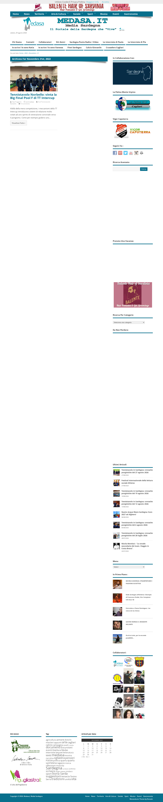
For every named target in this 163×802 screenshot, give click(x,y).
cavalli (66, 745)
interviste (50, 752)
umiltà (68, 779)
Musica (103, 14)
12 (101, 748)
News (27, 14)
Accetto (105, 2)
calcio (49, 744)
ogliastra (59, 758)
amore (60, 739)
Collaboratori (45, 42)
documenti (53, 747)
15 (84, 750)
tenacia (65, 776)
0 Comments (25, 104)
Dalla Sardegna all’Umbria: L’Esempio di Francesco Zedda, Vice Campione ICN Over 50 (139, 597)
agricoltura (51, 739)
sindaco (69, 771)
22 (84, 752)
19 (101, 750)
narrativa (50, 758)
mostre (68, 755)
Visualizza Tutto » (18, 123)
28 (110, 752)
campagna (58, 745)
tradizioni (58, 779)
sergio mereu (60, 771)
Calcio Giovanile (93, 47)
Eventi (116, 14)
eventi (49, 750)
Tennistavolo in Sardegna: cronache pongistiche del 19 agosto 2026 (137, 492)
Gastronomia (131, 14)
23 (88, 752)
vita (73, 779)
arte (64, 742)
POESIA (49, 760)
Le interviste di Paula (113, 42)
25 (97, 752)
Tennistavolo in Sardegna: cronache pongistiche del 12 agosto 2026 (137, 502)
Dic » (87, 757)
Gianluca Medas (60, 750)
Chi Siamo (17, 42)
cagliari (72, 742)
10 (92, 748)
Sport (90, 14)
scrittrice (72, 769)
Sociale (76, 14)
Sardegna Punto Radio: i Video (84, 42)
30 (88, 755)
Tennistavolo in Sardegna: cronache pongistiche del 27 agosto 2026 (137, 471)
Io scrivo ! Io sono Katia (23, 47)
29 (84, 755)
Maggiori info (92, 2)
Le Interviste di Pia (137, 42)
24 (92, 752)
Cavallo (71, 745)
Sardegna (54, 768)
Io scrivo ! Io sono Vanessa (50, 47)
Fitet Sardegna (74, 47)
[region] (81, 5)
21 (110, 750)
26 (101, 752)
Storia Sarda (60, 773)
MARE (48, 755)
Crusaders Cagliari (115, 47)
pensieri (70, 758)
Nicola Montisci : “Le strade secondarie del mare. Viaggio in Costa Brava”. (135, 546)
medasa (58, 755)
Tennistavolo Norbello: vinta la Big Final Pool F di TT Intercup (33, 96)
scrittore (66, 769)
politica (56, 760)
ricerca (68, 763)
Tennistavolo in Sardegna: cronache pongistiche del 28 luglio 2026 (137, 534)
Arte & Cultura (58, 14)
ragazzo (61, 763)
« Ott (83, 757)
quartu (63, 760)
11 (97, 748)
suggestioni (53, 776)
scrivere (50, 771)
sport (48, 773)
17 (92, 750)
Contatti (30, 42)
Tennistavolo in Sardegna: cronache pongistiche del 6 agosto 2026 (137, 523)
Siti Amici (60, 42)
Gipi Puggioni (16, 102)
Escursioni (66, 747)
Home (16, 14)
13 (106, 748)
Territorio (39, 14)
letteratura (68, 752)
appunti (58, 742)
